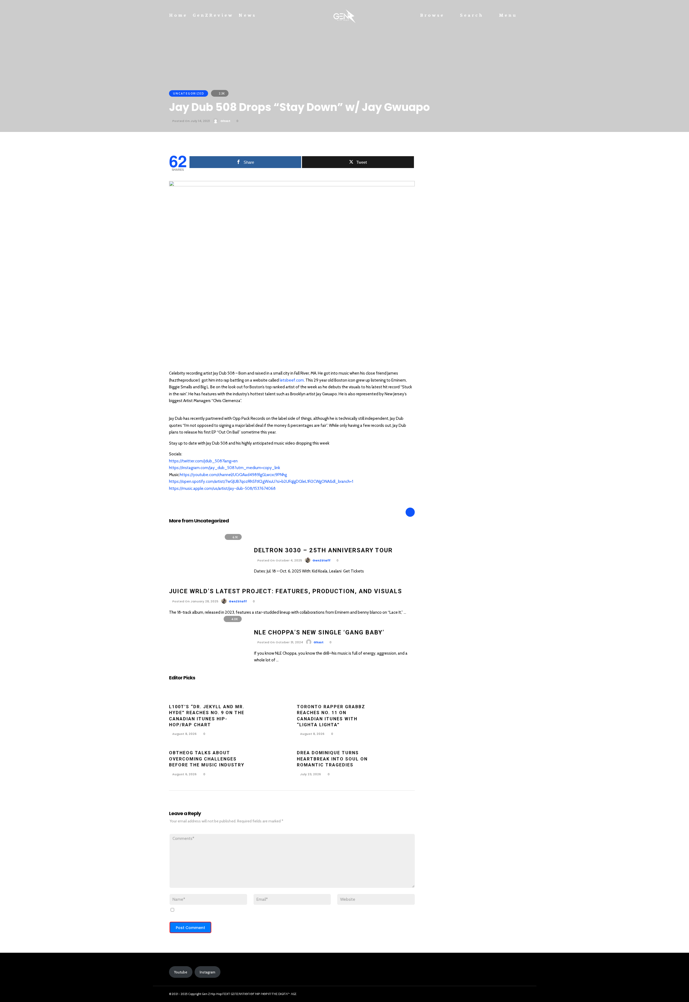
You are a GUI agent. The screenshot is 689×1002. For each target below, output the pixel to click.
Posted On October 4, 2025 (279, 560)
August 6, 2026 (183, 774)
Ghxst (225, 121)
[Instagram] (504, 994)
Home (178, 15)
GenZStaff (321, 560)
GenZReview (213, 15)
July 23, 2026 (310, 774)
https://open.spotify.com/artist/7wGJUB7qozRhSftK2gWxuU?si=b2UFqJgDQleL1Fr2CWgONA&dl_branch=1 (261, 481)
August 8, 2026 (183, 734)
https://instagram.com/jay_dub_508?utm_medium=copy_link (224, 467)
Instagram (207, 972)
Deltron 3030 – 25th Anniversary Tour (323, 550)
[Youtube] (514, 994)
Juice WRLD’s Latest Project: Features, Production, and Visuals (285, 591)
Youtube (180, 972)
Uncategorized (188, 93)
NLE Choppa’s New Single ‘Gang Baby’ (319, 632)
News (247, 15)
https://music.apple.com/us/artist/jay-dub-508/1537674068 (222, 488)
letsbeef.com (292, 380)
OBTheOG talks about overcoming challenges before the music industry (206, 758)
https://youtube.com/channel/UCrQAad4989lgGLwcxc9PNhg (233, 474)
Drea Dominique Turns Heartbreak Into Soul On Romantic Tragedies (332, 758)
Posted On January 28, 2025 (194, 601)
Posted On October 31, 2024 (279, 642)
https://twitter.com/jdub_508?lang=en (203, 461)
